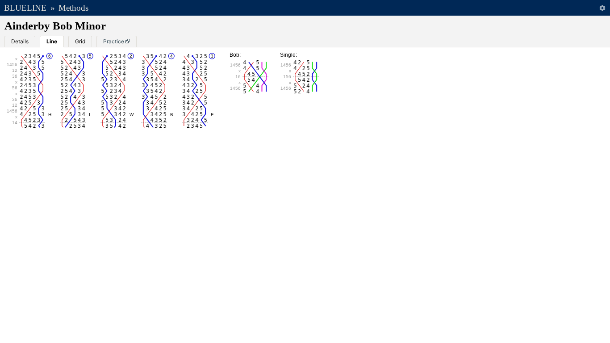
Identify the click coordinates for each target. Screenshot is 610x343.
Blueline (25, 8)
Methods (73, 8)
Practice (113, 41)
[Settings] (602, 8)
